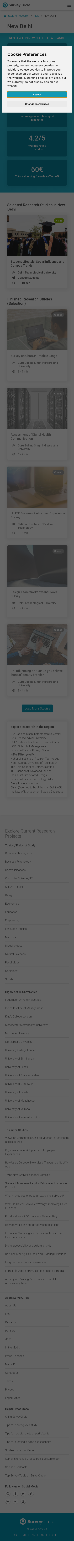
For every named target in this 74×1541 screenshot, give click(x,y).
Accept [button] (37, 94)
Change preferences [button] (37, 103)
